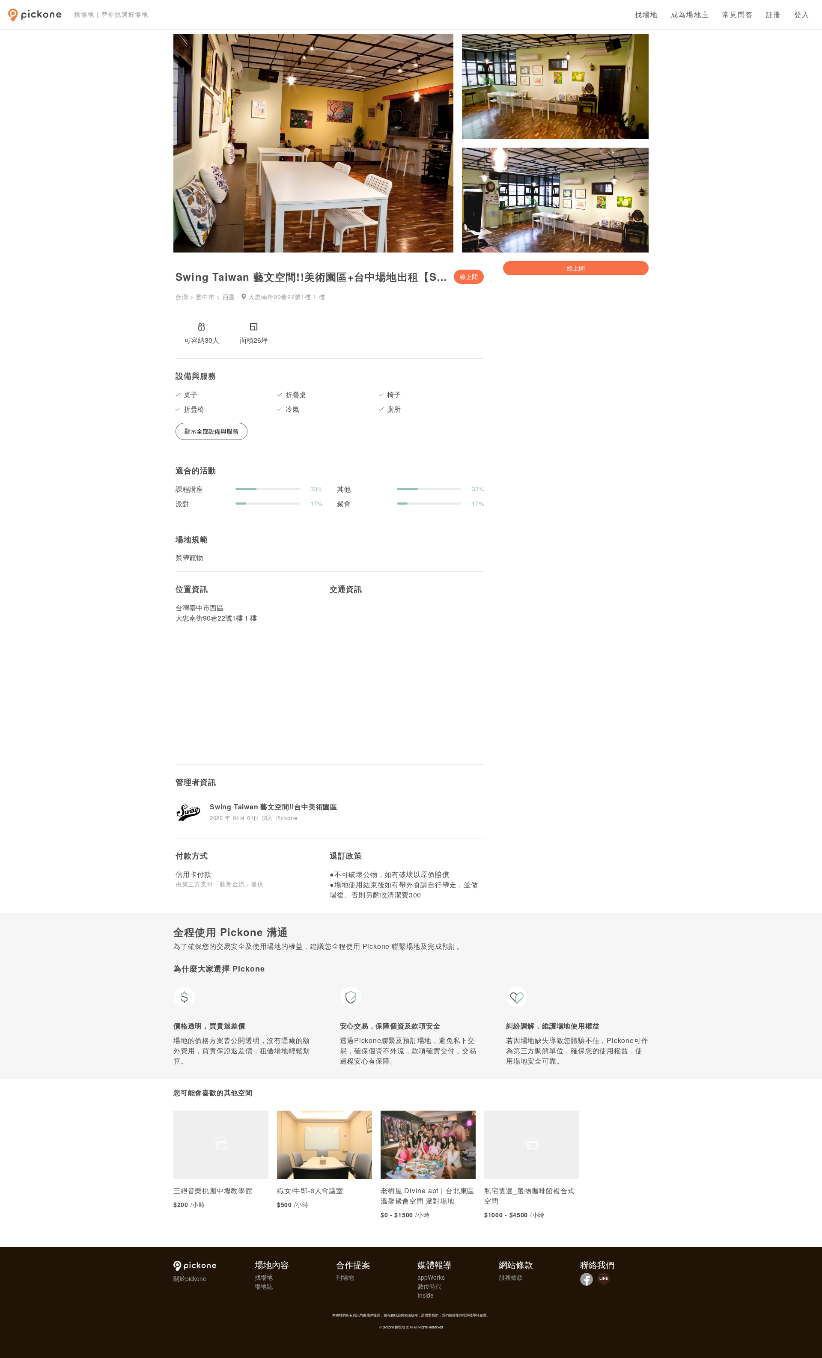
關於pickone (189, 1278)
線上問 (469, 276)
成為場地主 (690, 14)
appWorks (431, 1277)
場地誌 (264, 1286)
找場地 (646, 14)
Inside (425, 1295)
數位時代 (429, 1286)
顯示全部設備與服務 (211, 431)
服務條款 (511, 1277)
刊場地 (345, 1277)
